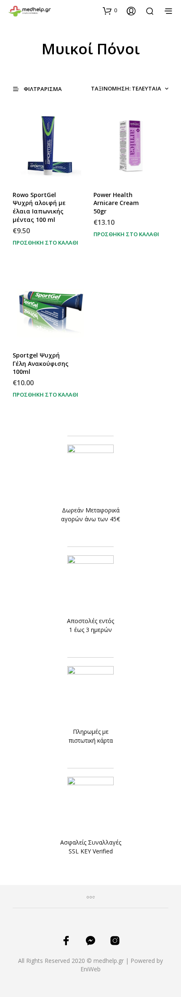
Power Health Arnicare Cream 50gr (116, 203)
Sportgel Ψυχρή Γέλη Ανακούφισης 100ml (41, 363)
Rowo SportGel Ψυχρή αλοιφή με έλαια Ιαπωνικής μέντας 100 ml (39, 207)
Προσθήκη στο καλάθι (45, 242)
